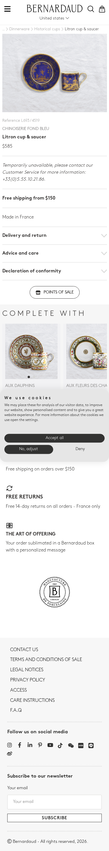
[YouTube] (50, 745)
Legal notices (26, 670)
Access (18, 690)
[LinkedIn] (30, 745)
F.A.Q (16, 710)
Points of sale (59, 292)
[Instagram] (9, 745)
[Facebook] (20, 745)
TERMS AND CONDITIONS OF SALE (46, 660)
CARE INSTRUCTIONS (32, 700)
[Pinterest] (40, 745)
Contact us (24, 650)
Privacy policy (27, 680)
